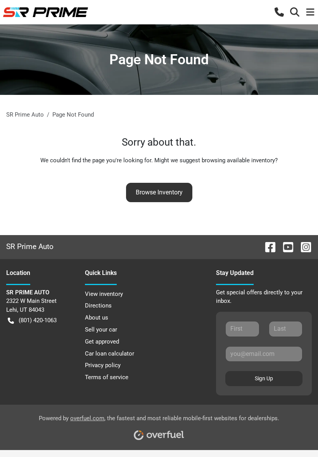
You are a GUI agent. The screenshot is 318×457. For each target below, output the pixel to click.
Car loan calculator (109, 353)
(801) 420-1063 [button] (38, 320)
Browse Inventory (159, 192)
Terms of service (106, 377)
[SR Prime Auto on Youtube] (285, 246)
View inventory (104, 293)
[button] (279, 12)
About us (96, 317)
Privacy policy (103, 365)
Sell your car (101, 329)
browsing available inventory (238, 160)
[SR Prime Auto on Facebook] (267, 246)
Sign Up (264, 378)
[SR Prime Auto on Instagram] (303, 246)
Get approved (102, 341)
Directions (98, 305)
